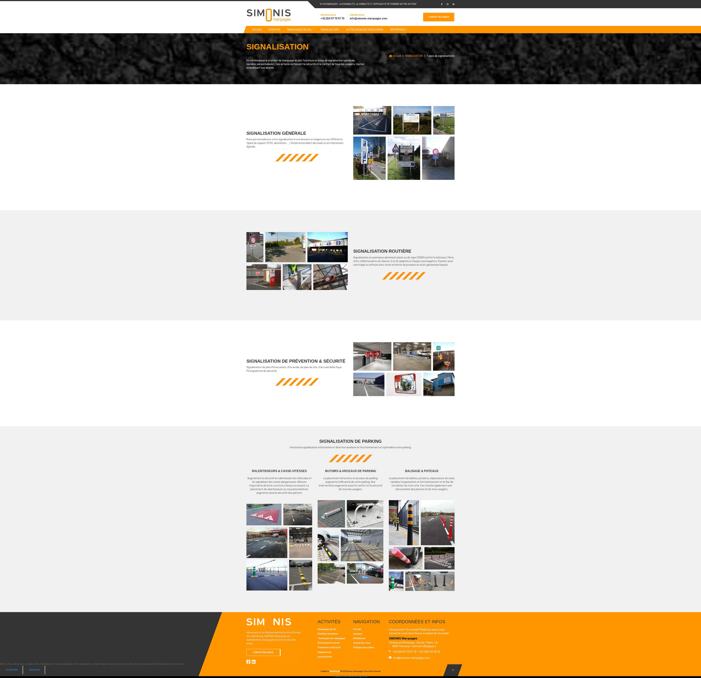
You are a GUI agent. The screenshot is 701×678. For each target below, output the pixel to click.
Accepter (11, 670)
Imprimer (362, 676)
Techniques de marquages (331, 638)
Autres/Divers (325, 657)
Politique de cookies (363, 647)
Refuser (34, 670)
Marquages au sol (327, 629)
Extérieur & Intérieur (328, 634)
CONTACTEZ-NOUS (439, 17)
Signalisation (324, 652)
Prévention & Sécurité (329, 647)
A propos (357, 634)
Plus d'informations (345, 676)
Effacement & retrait (329, 643)
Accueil (357, 629)
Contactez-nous (362, 643)
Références (359, 638)
